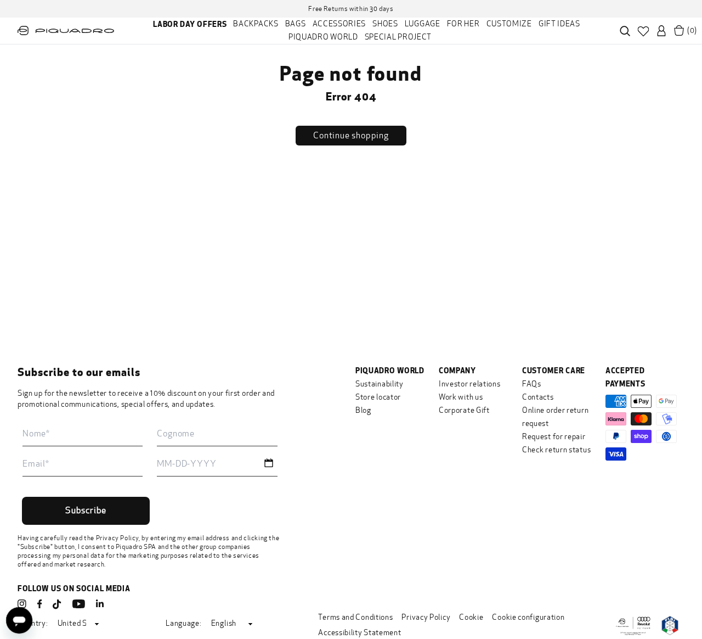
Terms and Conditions (355, 617)
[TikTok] (57, 604)
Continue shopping (351, 135)
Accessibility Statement (359, 632)
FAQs (531, 384)
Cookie (471, 617)
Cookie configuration (528, 617)
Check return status (556, 450)
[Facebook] (39, 603)
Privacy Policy (117, 538)
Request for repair (554, 436)
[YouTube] (78, 603)
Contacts (538, 397)
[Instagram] (22, 603)
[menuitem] (190, 24)
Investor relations (470, 384)
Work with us (461, 397)
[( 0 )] (678, 30)
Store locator (378, 397)
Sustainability (379, 384)
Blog (363, 410)
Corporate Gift (464, 410)
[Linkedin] (100, 603)
